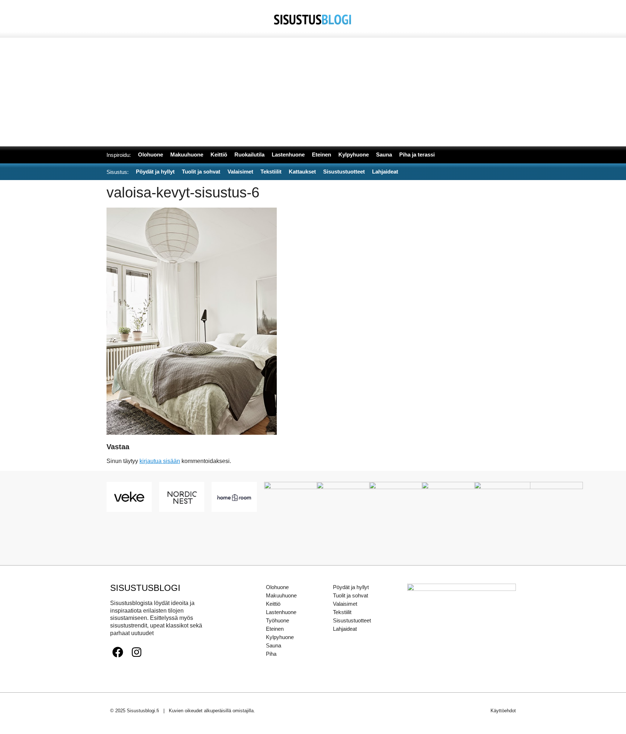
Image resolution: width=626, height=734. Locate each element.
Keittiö (273, 604)
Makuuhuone (281, 595)
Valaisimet (345, 604)
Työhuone (277, 620)
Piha (271, 654)
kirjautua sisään (159, 461)
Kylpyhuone (280, 637)
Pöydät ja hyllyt (351, 587)
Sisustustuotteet (352, 620)
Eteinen (275, 629)
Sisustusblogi (145, 588)
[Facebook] (117, 652)
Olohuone (277, 587)
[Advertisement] (313, 92)
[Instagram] (136, 652)
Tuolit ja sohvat (350, 595)
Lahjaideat (345, 629)
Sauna (273, 645)
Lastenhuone (281, 612)
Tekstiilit (342, 612)
